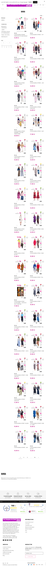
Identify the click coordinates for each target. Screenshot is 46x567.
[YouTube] (9, 540)
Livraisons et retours (7, 547)
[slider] (2, 45)
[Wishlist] (37, 5)
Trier (41, 15)
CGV (26, 532)
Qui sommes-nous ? (29, 522)
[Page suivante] (38, 457)
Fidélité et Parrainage (7, 552)
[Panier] (43, 5)
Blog (4, 555)
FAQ (26, 530)
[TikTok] (11, 540)
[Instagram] (5, 540)
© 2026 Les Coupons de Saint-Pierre (10, 564)
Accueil (2, 8)
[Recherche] (35, 5)
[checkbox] (6, 20)
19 (34, 457)
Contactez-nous (28, 525)
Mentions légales (28, 528)
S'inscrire (30, 556)
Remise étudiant (6, 553)
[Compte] (40, 5)
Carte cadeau (5, 548)
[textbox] (3, 43)
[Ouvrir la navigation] (3, 5)
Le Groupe (27, 523)
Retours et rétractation (29, 527)
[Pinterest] (7, 540)
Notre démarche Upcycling (8, 550)
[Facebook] (3, 540)
